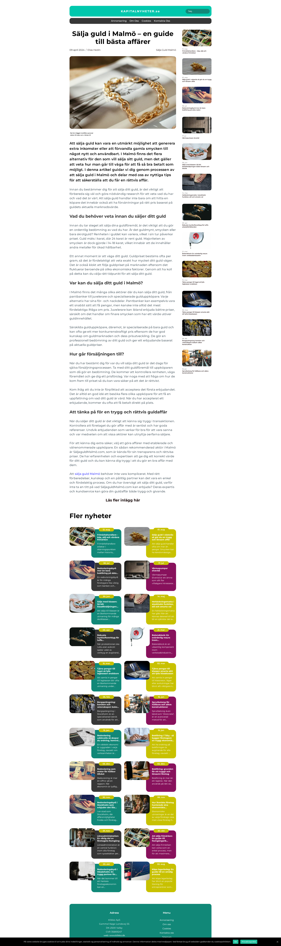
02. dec (161, 763)
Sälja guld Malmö (166, 50)
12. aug (106, 529)
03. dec (106, 763)
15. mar (106, 663)
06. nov (161, 797)
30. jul (106, 563)
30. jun (106, 596)
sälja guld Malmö (87, 474)
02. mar (161, 663)
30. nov (106, 797)
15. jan (106, 730)
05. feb (106, 697)
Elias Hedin (94, 50)
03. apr (106, 630)
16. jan (161, 697)
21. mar (161, 630)
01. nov (106, 830)
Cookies (146, 20)
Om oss (134, 20)
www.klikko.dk (117, 935)
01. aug (161, 529)
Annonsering (119, 20)
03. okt (106, 864)
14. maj (161, 596)
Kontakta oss (162, 20)
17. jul (161, 563)
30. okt (161, 830)
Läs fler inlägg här (123, 500)
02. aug (161, 864)
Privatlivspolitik (249, 942)
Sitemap (166, 937)
